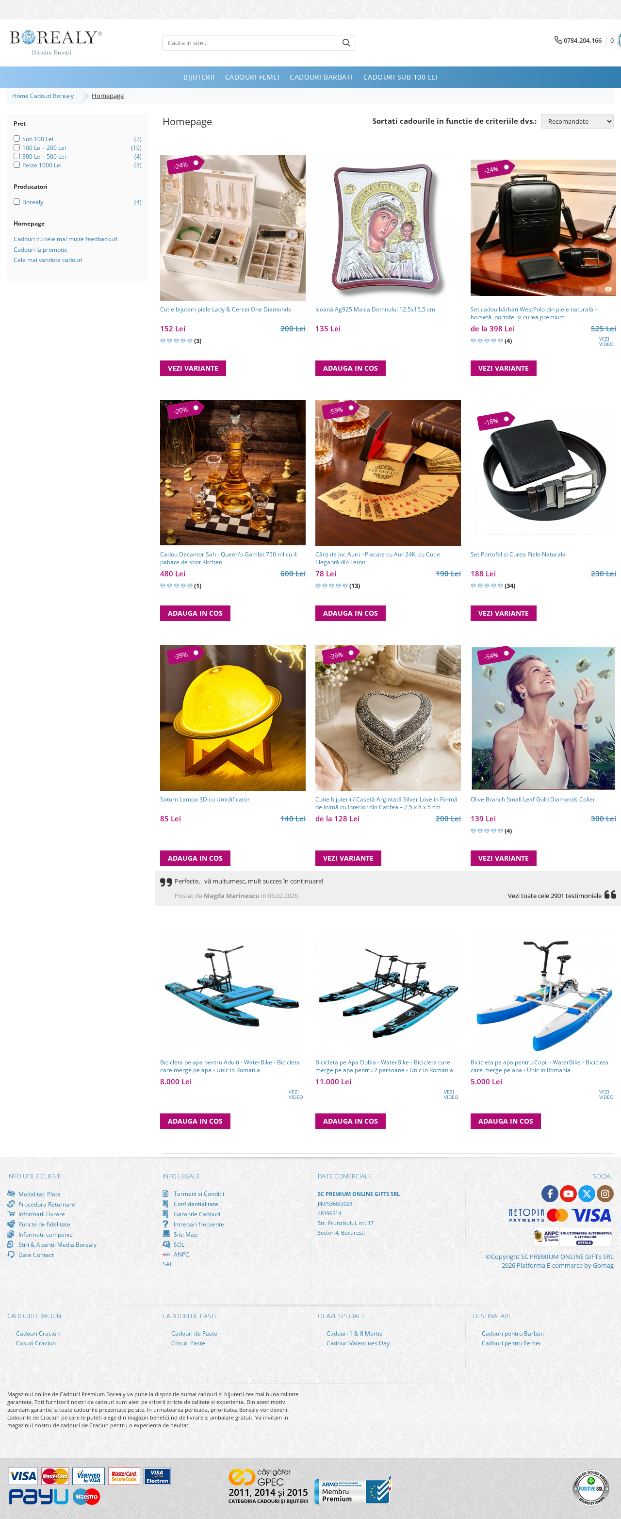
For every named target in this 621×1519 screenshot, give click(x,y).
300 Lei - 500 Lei (44, 156)
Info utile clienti (34, 1176)
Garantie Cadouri (196, 1214)
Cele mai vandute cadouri (48, 260)
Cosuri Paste (187, 1343)
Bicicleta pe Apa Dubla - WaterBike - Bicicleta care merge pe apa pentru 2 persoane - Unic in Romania (384, 1066)
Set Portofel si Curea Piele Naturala (518, 554)
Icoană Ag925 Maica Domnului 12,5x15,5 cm (375, 309)
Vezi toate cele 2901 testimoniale (555, 895)
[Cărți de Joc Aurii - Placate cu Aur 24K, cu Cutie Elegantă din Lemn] (388, 473)
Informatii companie (45, 1234)
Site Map (184, 1234)
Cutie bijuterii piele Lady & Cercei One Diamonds (225, 309)
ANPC (180, 1254)
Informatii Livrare (41, 1214)
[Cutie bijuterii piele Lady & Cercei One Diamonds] (233, 228)
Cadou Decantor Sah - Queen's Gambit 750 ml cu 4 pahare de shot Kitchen (228, 558)
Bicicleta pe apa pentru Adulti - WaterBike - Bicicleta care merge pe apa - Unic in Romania (230, 1066)
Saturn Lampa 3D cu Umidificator (205, 799)
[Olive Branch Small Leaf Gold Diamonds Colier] (543, 718)
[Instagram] (605, 1193)
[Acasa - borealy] (55, 43)
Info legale (181, 1176)
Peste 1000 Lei (42, 165)
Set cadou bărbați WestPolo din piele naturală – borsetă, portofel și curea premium (534, 313)
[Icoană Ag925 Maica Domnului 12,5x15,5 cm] (388, 228)
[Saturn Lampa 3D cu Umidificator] (233, 718)
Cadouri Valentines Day (357, 1343)
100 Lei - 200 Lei (44, 148)
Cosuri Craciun (35, 1343)
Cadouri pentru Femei (510, 1343)
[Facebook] (549, 1193)
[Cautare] (346, 43)
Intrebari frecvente (198, 1224)
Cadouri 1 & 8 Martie (354, 1333)
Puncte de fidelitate (43, 1224)
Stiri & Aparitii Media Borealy (57, 1244)
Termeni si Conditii (198, 1193)
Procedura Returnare (46, 1204)
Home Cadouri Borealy (44, 96)
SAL (168, 1264)
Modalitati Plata (39, 1194)
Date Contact (35, 1254)
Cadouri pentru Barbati (512, 1333)
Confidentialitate (195, 1204)
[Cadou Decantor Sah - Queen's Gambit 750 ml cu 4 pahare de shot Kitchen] (233, 472)
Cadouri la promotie (40, 249)
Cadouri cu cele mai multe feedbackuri (65, 239)
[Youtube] (568, 1193)
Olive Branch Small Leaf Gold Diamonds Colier (533, 799)
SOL (178, 1244)
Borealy (32, 202)
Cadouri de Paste (193, 1333)
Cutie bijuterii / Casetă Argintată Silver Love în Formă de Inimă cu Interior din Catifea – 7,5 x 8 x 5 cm (386, 803)
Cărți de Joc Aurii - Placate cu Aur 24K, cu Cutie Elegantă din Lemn (377, 558)
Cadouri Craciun (37, 1333)
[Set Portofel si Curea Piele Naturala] (543, 473)
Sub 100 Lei (37, 139)
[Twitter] (586, 1193)
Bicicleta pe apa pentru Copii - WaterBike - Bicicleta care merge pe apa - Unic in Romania (539, 1066)
